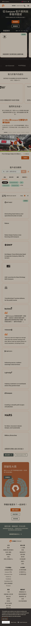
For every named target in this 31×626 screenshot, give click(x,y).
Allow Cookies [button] (5, 622)
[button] (22, 622)
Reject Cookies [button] (13, 622)
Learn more (4, 618)
